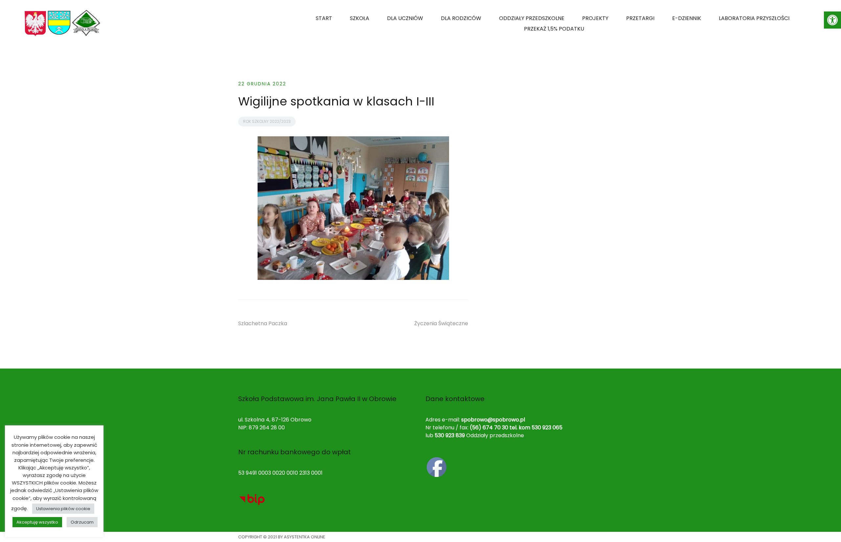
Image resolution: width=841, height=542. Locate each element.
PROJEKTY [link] (595, 18)
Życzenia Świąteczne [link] (441, 323)
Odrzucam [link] (82, 522)
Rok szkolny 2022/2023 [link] (267, 121)
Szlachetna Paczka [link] (262, 323)
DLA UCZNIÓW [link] (405, 18)
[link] (832, 20)
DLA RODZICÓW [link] (461, 18)
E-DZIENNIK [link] (686, 18)
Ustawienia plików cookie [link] (63, 509)
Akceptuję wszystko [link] (37, 522)
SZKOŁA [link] (359, 18)
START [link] (324, 18)
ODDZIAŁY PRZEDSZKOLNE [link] (531, 18)
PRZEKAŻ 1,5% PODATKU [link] (554, 29)
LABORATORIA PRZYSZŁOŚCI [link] (754, 18)
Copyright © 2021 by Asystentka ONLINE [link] (281, 537)
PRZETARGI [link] (640, 18)
